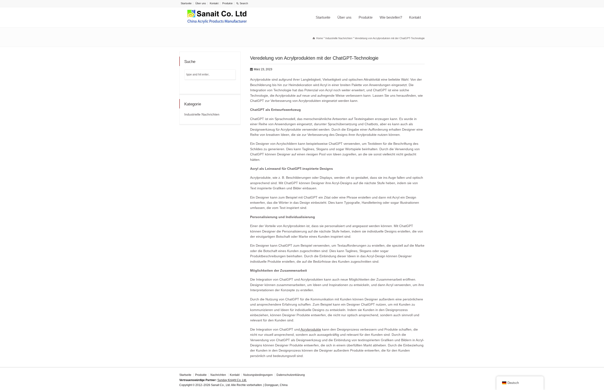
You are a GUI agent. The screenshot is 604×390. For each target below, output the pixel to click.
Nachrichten (218, 375)
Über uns (200, 3)
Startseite (186, 3)
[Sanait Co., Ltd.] (217, 17)
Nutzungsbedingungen (258, 375)
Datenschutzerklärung (291, 375)
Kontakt (214, 3)
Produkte (227, 3)
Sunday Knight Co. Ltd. (232, 380)
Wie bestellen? (391, 17)
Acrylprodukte (310, 329)
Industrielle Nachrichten (201, 114)
